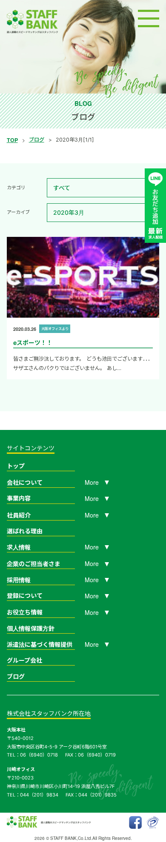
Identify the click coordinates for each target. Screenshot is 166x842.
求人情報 (19, 547)
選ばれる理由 (25, 531)
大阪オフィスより (55, 329)
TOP (12, 140)
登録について (25, 595)
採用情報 (19, 579)
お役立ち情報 (25, 612)
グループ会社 (24, 660)
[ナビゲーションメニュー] (148, 18)
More (92, 482)
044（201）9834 (39, 795)
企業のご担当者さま (33, 563)
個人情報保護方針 (30, 628)
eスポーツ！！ (32, 342)
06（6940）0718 (39, 755)
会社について (25, 482)
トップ (16, 465)
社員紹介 (19, 515)
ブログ (36, 140)
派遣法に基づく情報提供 (39, 644)
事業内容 (19, 498)
